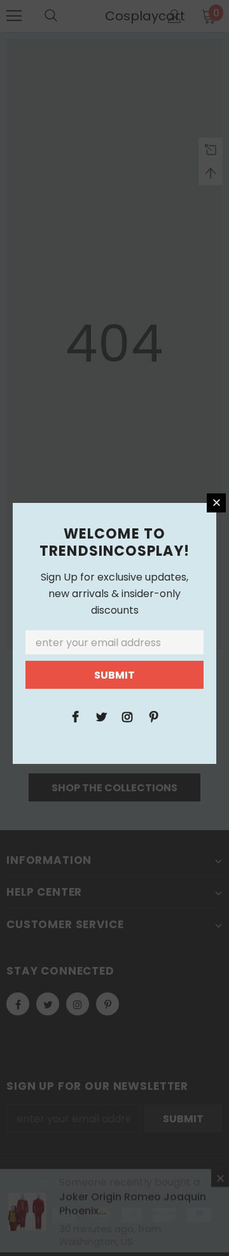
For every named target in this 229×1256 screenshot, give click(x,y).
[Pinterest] (153, 716)
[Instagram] (127, 716)
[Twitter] (101, 716)
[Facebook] (75, 716)
